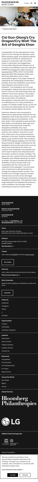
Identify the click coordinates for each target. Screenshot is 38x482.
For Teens (5, 369)
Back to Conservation (10, 29)
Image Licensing (7, 345)
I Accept (12, 475)
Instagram (5, 306)
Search (31, 3)
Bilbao (4, 383)
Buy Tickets (7, 262)
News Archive (6, 372)
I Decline (25, 475)
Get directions (7, 246)
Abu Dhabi (5, 380)
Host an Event (6, 341)
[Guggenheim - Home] (10, 3)
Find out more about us (10, 275)
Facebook (5, 303)
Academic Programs (9, 330)
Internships (5, 327)
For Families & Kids (8, 365)
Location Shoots (7, 348)
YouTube (4, 315)
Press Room (6, 338)
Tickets (26, 3)
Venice (4, 386)
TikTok (4, 309)
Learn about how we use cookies (12, 469)
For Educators (6, 362)
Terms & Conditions (8, 452)
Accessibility (6, 359)
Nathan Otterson (18, 141)
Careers (4, 324)
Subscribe (7, 293)
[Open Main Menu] (35, 3)
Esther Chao (6, 139)
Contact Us (5, 351)
